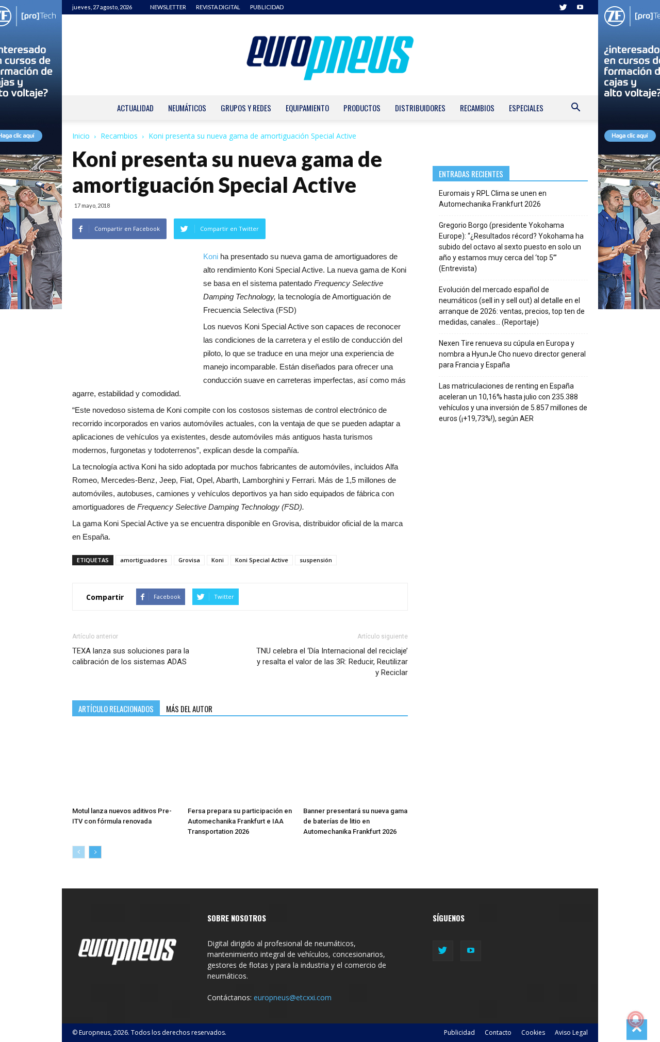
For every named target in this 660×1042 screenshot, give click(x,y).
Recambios (477, 107)
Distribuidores (420, 107)
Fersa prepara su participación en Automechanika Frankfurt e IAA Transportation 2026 (240, 821)
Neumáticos (187, 107)
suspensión (316, 560)
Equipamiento (307, 107)
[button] (575, 108)
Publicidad (459, 1032)
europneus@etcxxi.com (293, 997)
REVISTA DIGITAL (218, 7)
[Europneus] (330, 54)
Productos (362, 107)
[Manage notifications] (636, 1019)
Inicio (81, 136)
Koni (210, 256)
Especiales (526, 107)
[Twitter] (563, 7)
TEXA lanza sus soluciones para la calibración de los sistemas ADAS (130, 656)
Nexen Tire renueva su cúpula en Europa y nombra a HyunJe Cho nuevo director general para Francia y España (512, 354)
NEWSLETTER (168, 7)
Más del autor (189, 708)
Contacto (498, 1032)
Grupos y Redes (246, 107)
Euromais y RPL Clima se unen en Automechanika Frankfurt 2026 (493, 198)
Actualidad (135, 107)
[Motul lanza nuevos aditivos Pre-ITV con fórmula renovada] (124, 766)
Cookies (533, 1032)
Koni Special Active (261, 560)
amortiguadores (143, 560)
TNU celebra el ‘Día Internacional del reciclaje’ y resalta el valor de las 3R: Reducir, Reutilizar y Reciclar (331, 661)
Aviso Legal (571, 1032)
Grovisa (189, 560)
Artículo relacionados (116, 708)
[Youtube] (580, 7)
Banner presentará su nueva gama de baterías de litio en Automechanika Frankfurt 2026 (355, 821)
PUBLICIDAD (267, 7)
